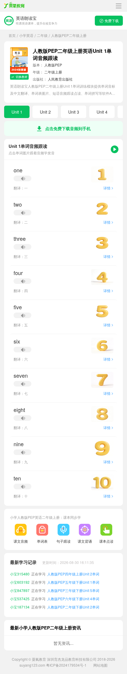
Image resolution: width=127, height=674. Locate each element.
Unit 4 (102, 112)
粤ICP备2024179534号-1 (66, 665)
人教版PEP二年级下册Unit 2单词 (73, 606)
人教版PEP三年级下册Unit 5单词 (73, 590)
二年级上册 (53, 71)
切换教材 (21, 77)
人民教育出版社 (60, 78)
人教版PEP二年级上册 (69, 35)
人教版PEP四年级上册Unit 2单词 (73, 573)
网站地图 (100, 665)
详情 (108, 187)
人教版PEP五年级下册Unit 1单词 (73, 582)
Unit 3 (73, 112)
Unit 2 (45, 112)
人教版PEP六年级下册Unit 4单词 (73, 598)
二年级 (42, 35)
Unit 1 (17, 112)
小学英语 (26, 35)
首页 (12, 35)
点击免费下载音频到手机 (68, 128)
